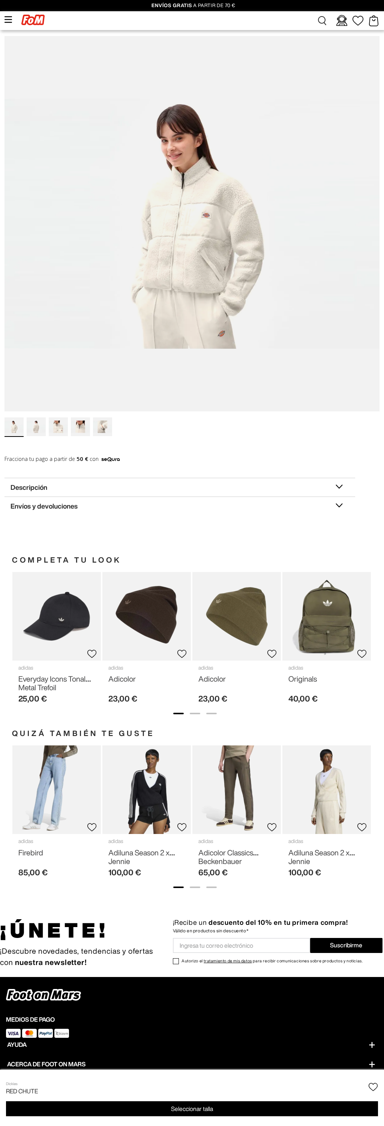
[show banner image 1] (178, 713)
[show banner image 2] (195, 713)
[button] (322, 20)
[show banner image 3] (211, 713)
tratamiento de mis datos (228, 961)
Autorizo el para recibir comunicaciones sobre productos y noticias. (272, 961)
